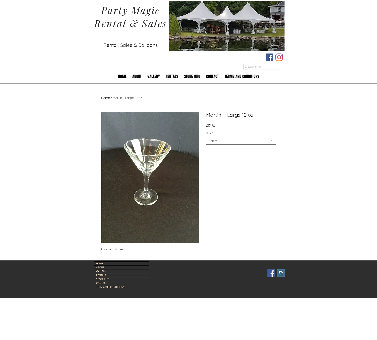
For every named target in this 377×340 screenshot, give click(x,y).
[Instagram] (279, 57)
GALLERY (101, 271)
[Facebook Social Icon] (269, 57)
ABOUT (100, 267)
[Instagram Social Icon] (281, 273)
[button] (172, 76)
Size (209, 133)
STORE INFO (102, 279)
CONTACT (101, 283)
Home (105, 98)
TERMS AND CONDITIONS (110, 286)
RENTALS (101, 275)
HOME (99, 263)
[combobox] (241, 141)
